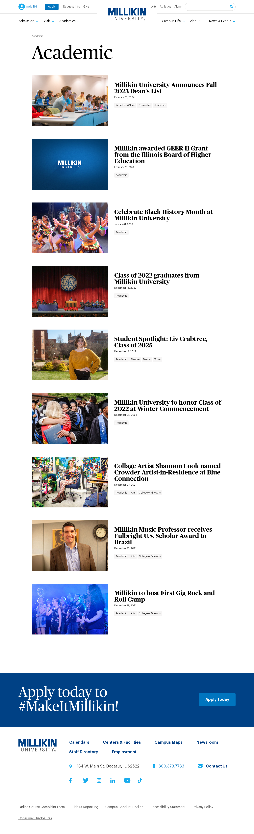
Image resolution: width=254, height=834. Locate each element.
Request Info (71, 6)
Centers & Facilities (122, 742)
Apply (51, 6)
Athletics (165, 6)
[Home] (127, 14)
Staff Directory (83, 752)
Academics (67, 21)
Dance (146, 359)
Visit (47, 21)
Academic (160, 105)
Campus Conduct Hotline (124, 807)
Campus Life (172, 21)
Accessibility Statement (168, 807)
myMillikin (32, 6)
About (195, 21)
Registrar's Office (125, 105)
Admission (27, 21)
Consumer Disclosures (35, 818)
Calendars (79, 742)
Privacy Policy (203, 807)
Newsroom (207, 742)
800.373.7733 (171, 766)
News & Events (220, 21)
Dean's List (145, 105)
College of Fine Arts (150, 493)
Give (86, 6)
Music (157, 359)
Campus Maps (169, 742)
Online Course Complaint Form (41, 807)
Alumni (178, 6)
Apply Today (217, 700)
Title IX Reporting (85, 807)
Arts (154, 6)
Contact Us (217, 766)
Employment (124, 752)
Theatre (135, 359)
